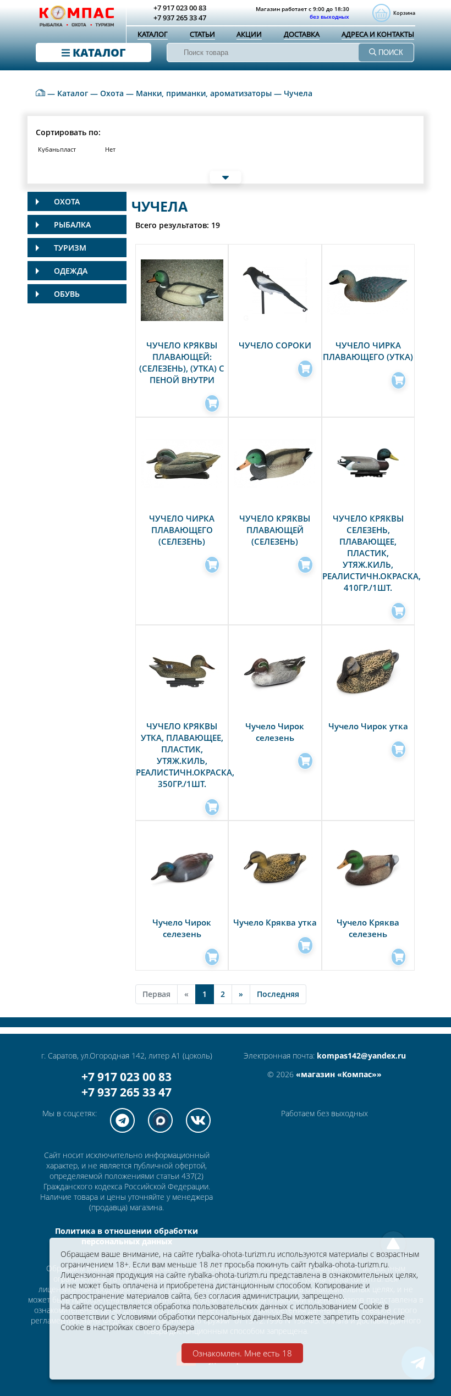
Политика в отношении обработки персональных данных (126, 1236)
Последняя (278, 994)
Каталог (153, 34)
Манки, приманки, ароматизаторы (204, 93)
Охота (112, 93)
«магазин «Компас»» (339, 1074)
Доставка (302, 34)
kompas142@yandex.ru (361, 1055)
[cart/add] (212, 403)
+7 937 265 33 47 (126, 1092)
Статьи (202, 34)
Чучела (298, 93)
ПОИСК (389, 52)
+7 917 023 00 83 (126, 1076)
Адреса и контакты (378, 34)
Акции (249, 34)
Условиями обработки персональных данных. (199, 1316)
